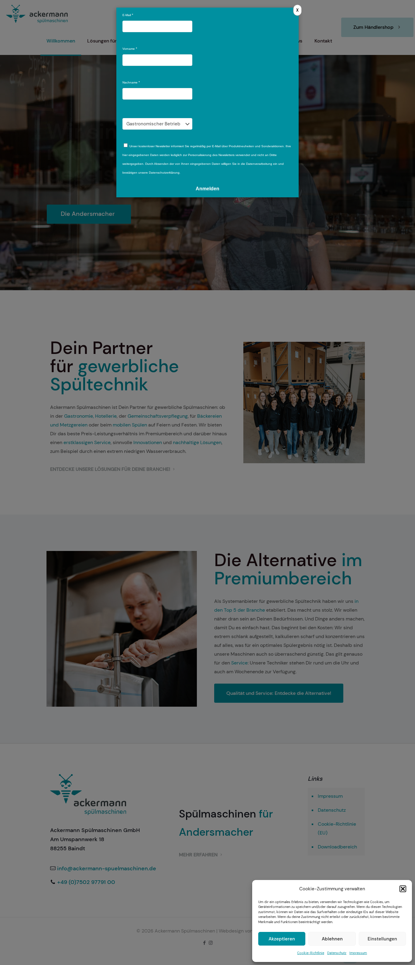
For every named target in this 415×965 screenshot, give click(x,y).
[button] (403, 889)
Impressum (358, 953)
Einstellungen (382, 939)
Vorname (128, 48)
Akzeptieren (282, 939)
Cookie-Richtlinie (310, 953)
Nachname (130, 82)
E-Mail (126, 15)
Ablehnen (332, 939)
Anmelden (207, 188)
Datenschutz (336, 953)
